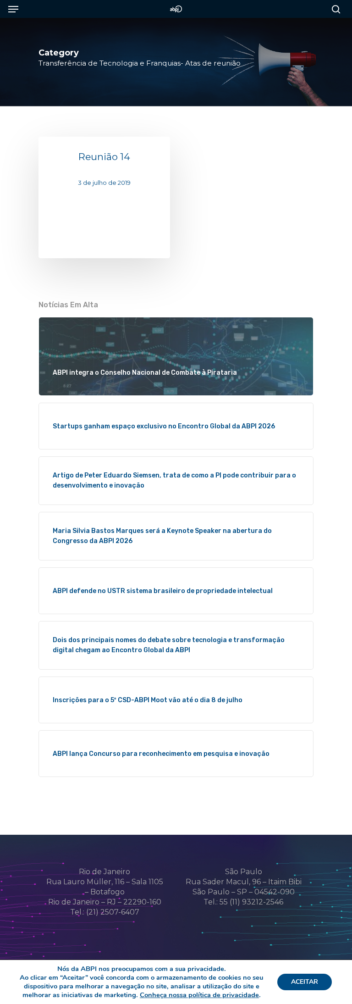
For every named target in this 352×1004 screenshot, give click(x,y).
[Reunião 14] (104, 197)
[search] (333, 9)
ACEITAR (304, 981)
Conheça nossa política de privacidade (199, 995)
